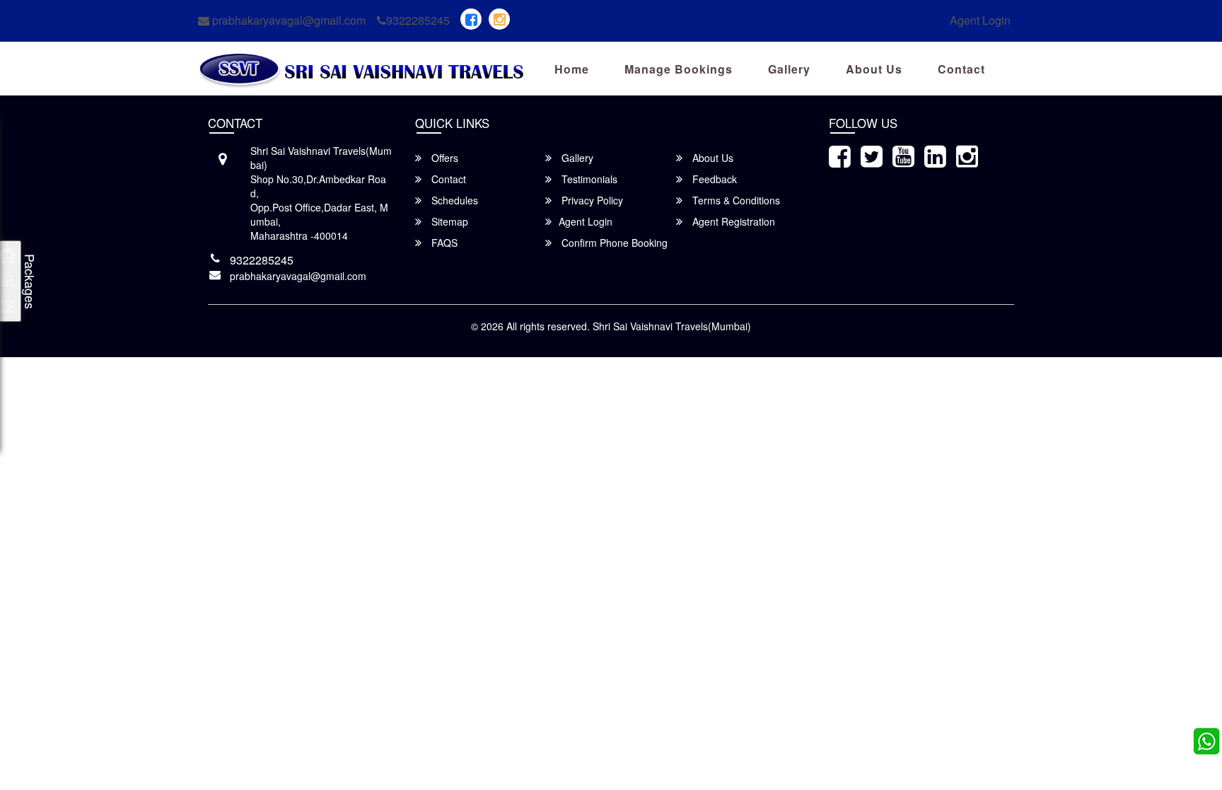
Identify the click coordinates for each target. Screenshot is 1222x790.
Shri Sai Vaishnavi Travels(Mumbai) (672, 326)
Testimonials (588, 179)
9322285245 (418, 20)
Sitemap (448, 221)
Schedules (453, 200)
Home (571, 69)
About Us (874, 69)
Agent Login (980, 20)
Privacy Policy (591, 200)
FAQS (443, 243)
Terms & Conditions (734, 200)
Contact (961, 69)
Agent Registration (732, 221)
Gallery (789, 69)
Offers (443, 158)
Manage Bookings (678, 69)
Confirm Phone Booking (613, 243)
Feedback (713, 179)
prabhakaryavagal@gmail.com (287, 20)
